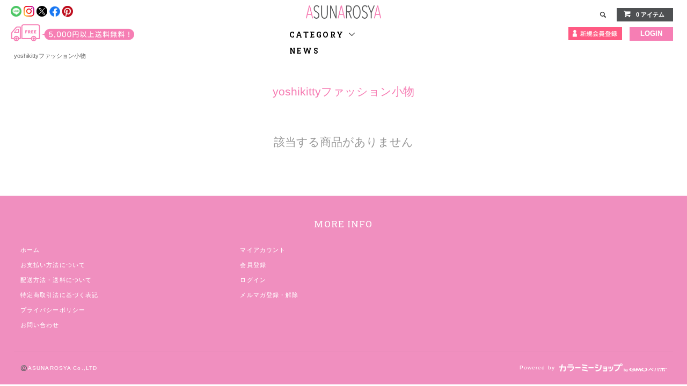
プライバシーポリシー (52, 310)
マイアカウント (263, 250)
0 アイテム (650, 14)
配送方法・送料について (56, 280)
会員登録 (253, 265)
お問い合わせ (40, 325)
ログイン (253, 280)
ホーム (30, 250)
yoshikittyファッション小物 (50, 56)
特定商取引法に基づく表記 (59, 295)
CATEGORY (318, 34)
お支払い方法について (52, 265)
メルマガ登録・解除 (269, 295)
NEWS (304, 51)
